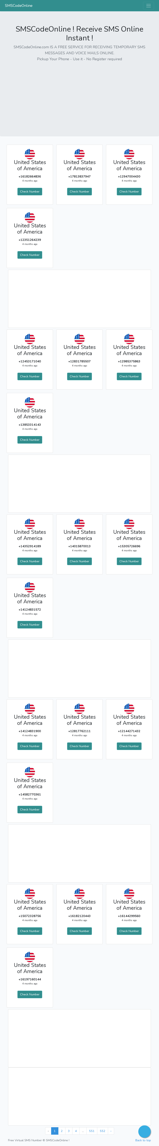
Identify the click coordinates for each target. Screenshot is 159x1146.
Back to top (143, 1140)
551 (92, 1131)
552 (102, 1131)
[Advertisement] (79, 94)
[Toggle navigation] (148, 5)
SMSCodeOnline (19, 5)
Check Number (30, 191)
